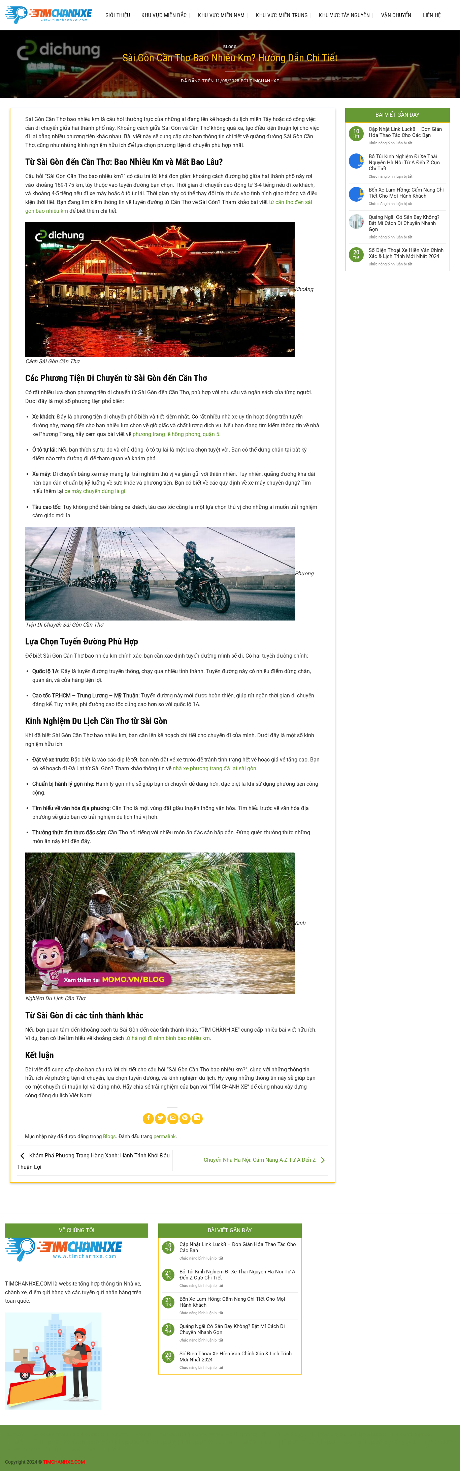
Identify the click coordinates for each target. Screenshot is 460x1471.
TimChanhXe (264, 80)
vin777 (28, 1450)
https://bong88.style (386, 1442)
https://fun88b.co (137, 1442)
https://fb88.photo (61, 1442)
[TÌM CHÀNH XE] (48, 15)
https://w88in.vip (100, 1442)
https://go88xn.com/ (50, 1434)
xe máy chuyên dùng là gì (95, 491)
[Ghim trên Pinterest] (185, 1118)
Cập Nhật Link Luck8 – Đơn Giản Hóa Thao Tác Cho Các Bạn (405, 132)
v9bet (415, 1442)
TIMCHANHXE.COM (28, 1283)
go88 (86, 1450)
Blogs (229, 46)
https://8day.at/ (295, 1434)
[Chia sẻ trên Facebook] (148, 1118)
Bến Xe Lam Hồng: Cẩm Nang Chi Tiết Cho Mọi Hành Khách (406, 193)
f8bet (58, 1450)
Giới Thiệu (117, 15)
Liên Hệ (432, 15)
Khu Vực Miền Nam (221, 15)
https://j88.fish (172, 1442)
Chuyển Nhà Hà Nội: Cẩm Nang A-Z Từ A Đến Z (260, 1160)
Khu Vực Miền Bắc (164, 15)
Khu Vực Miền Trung (281, 15)
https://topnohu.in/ (257, 1434)
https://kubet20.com (342, 1442)
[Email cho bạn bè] (172, 1118)
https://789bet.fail (301, 1442)
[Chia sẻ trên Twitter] (160, 1118)
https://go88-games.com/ (100, 1434)
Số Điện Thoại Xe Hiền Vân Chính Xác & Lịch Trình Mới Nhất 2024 (406, 253)
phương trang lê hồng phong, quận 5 (176, 434)
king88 (429, 1442)
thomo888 (16, 1434)
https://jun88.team (375, 1434)
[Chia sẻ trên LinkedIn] (197, 1118)
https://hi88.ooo (413, 1434)
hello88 (12, 1450)
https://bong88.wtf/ (333, 1434)
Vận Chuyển (396, 15)
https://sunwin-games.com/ (157, 1434)
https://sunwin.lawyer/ (211, 1434)
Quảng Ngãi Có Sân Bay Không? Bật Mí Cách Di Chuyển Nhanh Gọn (404, 223)
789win (44, 1450)
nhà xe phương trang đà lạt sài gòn (214, 768)
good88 (445, 1442)
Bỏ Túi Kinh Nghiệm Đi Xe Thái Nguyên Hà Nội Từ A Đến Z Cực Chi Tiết (404, 162)
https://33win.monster (257, 1442)
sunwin (72, 1450)
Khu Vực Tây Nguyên (344, 15)
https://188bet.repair (211, 1442)
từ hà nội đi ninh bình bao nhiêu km (167, 1038)
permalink (165, 1136)
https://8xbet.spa (23, 1442)
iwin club (102, 1450)
